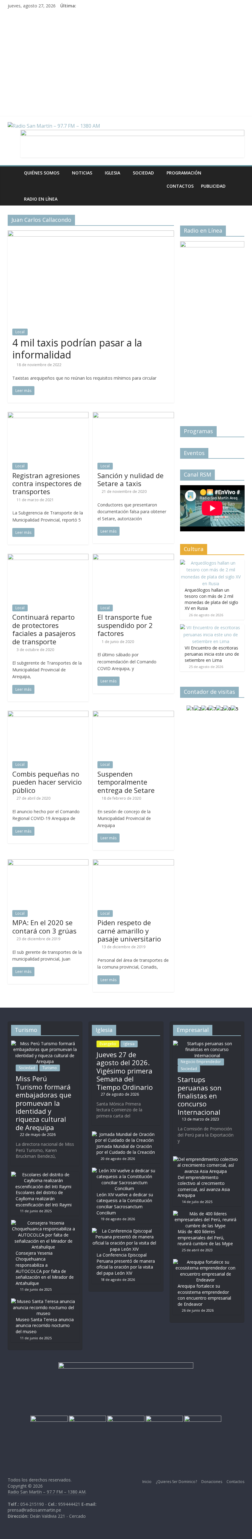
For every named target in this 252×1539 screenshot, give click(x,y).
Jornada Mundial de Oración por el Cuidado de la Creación (125, 1149)
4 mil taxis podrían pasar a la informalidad (77, 348)
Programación (184, 173)
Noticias (82, 173)
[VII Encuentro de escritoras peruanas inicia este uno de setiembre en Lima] (211, 627)
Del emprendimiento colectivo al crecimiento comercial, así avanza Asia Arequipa (204, 1186)
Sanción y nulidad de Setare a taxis (130, 479)
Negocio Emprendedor (201, 1061)
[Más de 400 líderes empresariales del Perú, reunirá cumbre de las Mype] (205, 1214)
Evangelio (108, 1043)
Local (20, 331)
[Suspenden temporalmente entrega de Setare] (133, 714)
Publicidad (213, 186)
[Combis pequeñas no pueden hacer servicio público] (48, 714)
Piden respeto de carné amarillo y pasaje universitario (129, 930)
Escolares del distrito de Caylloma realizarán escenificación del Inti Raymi (44, 1198)
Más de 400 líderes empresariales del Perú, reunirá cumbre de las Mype (205, 1237)
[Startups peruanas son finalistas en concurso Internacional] (207, 1043)
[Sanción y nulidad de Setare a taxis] (133, 415)
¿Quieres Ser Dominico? (176, 1481)
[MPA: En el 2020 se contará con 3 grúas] (48, 863)
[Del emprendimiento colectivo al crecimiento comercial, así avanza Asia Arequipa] (205, 1159)
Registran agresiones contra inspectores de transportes (46, 483)
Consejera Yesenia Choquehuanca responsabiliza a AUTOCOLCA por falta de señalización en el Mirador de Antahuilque (45, 1268)
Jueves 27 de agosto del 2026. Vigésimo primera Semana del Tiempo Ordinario (124, 1071)
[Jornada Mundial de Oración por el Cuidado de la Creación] (124, 1134)
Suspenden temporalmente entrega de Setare (126, 782)
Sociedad (143, 173)
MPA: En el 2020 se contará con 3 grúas (44, 926)
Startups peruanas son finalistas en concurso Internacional (200, 1096)
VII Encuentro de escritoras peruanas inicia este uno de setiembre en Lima (212, 654)
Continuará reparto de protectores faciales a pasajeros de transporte (44, 629)
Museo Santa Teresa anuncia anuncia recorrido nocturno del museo (45, 1325)
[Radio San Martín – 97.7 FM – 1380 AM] (14, 172)
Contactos (180, 186)
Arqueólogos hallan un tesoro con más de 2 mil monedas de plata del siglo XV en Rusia (211, 599)
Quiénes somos (41, 173)
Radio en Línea (40, 199)
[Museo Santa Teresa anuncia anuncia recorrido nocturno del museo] (43, 1301)
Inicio (147, 1481)
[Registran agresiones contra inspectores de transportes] (48, 415)
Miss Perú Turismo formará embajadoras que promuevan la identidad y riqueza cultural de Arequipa (43, 1103)
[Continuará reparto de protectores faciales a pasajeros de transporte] (48, 557)
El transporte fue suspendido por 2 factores (125, 625)
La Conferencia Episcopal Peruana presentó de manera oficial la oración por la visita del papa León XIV (125, 1264)
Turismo (49, 1067)
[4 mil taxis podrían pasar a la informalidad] (91, 234)
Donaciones (211, 1481)
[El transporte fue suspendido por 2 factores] (133, 557)
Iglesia (112, 173)
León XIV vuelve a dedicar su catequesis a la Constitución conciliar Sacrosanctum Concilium (124, 1204)
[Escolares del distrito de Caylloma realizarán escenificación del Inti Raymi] (43, 1174)
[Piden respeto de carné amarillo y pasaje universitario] (133, 863)
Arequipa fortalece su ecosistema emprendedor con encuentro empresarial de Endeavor (204, 1295)
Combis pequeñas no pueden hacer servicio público (47, 782)
